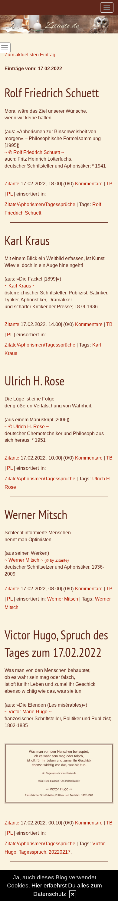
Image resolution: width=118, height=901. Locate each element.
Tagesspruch (32, 852)
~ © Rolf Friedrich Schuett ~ (34, 152)
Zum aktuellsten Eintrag (30, 54)
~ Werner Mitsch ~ (37, 560)
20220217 (59, 852)
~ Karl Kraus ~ (20, 285)
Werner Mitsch (62, 598)
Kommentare (89, 183)
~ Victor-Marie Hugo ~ (28, 711)
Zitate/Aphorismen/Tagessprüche (40, 204)
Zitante (12, 183)
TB (109, 183)
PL (10, 193)
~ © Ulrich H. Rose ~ (27, 426)
